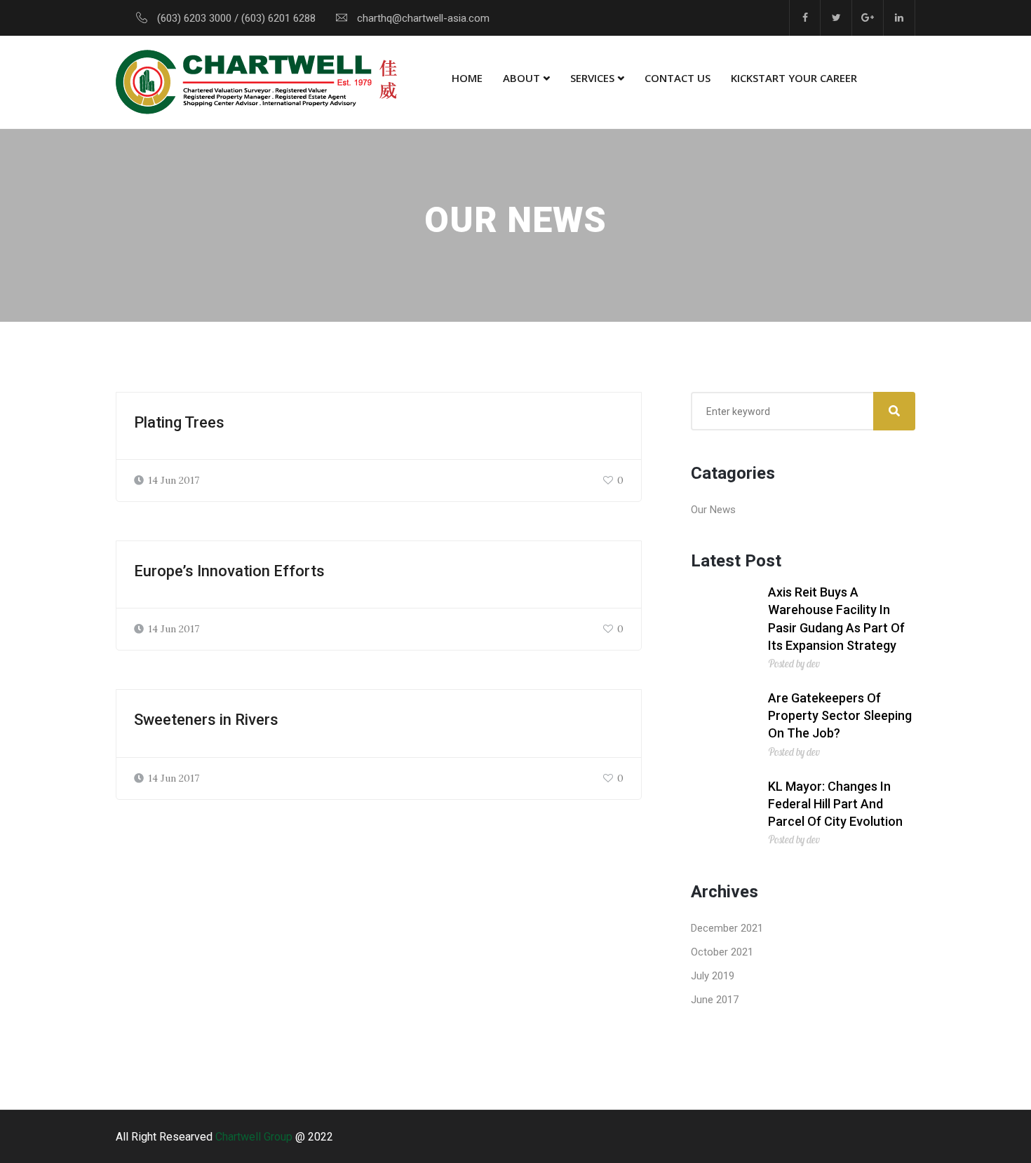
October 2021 (722, 952)
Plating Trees (179, 422)
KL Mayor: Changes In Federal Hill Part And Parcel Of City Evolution (835, 804)
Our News (713, 509)
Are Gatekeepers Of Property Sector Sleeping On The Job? (840, 715)
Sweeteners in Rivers (206, 719)
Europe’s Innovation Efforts (229, 571)
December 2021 (727, 928)
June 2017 (715, 999)
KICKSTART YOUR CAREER (794, 78)
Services (592, 78)
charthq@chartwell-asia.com (423, 18)
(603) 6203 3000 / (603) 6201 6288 (236, 18)
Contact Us (677, 78)
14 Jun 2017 (173, 480)
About (521, 78)
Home (467, 78)
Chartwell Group (253, 1136)
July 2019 (712, 976)
